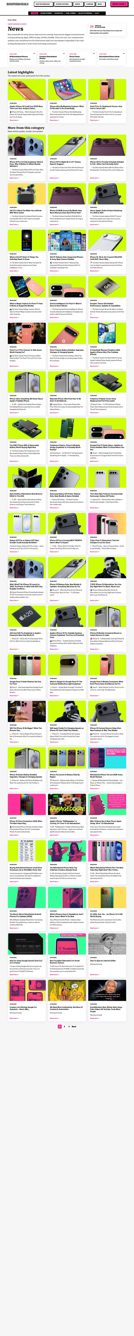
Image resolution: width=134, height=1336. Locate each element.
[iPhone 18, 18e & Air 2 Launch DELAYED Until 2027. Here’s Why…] (107, 240)
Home (10, 20)
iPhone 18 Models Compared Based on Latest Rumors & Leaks (106, 634)
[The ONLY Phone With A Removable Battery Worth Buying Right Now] (27, 428)
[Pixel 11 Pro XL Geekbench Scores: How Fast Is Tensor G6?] (107, 89)
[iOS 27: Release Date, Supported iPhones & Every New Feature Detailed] (67, 240)
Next (74, 1026)
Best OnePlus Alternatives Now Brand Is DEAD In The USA (26, 495)
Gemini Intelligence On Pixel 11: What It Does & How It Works (65, 304)
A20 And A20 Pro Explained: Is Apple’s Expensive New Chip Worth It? (25, 634)
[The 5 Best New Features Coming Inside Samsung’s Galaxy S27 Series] (107, 477)
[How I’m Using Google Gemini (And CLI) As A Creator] (27, 944)
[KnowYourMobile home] (17, 4)
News (100, 4)
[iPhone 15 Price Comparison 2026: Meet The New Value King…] (27, 804)
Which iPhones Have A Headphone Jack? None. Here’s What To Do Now (66, 915)
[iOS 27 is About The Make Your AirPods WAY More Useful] (27, 194)
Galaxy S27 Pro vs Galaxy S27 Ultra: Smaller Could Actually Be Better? (24, 541)
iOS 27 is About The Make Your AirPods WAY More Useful (26, 211)
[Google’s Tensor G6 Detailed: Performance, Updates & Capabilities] (107, 287)
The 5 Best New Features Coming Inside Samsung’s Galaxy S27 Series (106, 495)
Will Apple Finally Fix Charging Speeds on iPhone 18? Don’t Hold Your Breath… (67, 729)
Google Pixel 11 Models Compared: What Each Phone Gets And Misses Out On (106, 682)
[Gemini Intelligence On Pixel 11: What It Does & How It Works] (67, 287)
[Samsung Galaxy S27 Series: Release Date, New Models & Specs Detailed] (67, 477)
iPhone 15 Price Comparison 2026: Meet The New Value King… (26, 822)
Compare (89, 4)
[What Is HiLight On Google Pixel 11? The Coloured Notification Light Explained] (67, 665)
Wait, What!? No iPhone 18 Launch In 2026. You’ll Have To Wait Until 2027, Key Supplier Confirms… (26, 586)
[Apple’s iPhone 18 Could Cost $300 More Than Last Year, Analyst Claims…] (27, 89)
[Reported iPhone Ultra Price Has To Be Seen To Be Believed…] (67, 382)
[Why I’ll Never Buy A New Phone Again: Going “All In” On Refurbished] (107, 804)
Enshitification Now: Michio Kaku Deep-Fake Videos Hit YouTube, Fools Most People (106, 1009)
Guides (77, 4)
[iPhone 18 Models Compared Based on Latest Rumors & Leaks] (107, 616)
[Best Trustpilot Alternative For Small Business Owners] (67, 944)
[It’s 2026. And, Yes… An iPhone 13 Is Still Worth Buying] (107, 897)
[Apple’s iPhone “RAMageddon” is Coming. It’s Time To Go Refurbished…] (67, 804)
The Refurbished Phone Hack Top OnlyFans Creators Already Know (63, 868)
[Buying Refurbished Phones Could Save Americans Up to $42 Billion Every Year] (27, 851)
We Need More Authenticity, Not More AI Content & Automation (66, 1008)
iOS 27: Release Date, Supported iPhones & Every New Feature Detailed (66, 258)
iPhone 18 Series (46, 13)
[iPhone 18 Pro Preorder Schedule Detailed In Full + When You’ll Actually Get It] (107, 145)
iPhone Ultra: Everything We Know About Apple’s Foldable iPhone (26, 399)
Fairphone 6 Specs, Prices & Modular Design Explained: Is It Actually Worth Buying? (65, 447)
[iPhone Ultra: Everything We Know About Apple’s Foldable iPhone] (27, 382)
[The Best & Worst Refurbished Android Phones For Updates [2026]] (27, 897)
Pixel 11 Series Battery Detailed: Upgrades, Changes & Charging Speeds (67, 351)
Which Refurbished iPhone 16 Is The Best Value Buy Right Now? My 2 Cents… (106, 868)
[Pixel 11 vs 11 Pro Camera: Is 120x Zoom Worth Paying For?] (27, 333)
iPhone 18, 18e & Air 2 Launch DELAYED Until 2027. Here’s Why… (106, 258)
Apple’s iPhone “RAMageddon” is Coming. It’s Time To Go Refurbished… (65, 822)
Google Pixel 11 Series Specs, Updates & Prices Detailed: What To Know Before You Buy (107, 447)
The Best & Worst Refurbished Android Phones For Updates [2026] (25, 915)
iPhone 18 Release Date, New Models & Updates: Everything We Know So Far (65, 585)
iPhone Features (62, 4)
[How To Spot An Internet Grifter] (107, 944)
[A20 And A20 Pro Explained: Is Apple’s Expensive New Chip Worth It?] (27, 616)
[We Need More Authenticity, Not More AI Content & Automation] (67, 990)
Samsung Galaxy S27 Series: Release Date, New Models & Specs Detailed (65, 495)
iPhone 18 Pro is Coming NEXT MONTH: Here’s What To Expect (66, 541)
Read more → (14, 120)
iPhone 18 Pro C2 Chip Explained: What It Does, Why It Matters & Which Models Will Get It (26, 164)
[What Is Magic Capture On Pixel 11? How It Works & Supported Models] (27, 287)
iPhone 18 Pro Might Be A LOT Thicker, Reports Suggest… (65, 163)
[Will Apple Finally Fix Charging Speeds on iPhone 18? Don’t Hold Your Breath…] (67, 711)
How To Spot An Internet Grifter (103, 960)
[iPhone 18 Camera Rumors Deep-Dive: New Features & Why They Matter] (107, 711)
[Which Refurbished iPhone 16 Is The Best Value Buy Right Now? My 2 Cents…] (107, 851)
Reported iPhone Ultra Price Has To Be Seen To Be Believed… (65, 399)
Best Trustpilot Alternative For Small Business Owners (64, 961)
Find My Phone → (119, 4)
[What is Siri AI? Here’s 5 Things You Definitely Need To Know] (27, 240)
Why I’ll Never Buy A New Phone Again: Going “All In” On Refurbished (106, 822)
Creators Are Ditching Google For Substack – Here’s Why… (23, 1008)
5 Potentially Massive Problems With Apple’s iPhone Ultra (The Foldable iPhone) (105, 352)
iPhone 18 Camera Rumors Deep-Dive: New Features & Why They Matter (105, 729)
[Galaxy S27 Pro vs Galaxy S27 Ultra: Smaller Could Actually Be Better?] (27, 523)
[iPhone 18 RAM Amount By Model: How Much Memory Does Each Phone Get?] (67, 194)
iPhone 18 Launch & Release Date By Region (65, 775)
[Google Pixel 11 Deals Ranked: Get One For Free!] (27, 665)
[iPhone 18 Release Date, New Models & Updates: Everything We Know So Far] (67, 567)
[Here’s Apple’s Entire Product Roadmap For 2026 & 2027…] (107, 194)
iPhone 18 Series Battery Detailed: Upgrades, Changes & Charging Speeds (26, 775)
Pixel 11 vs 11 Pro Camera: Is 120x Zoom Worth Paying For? (26, 351)
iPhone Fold (59, 13)
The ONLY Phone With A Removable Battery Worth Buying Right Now (24, 446)
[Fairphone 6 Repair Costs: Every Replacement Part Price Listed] (107, 382)
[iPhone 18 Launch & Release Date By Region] (67, 758)
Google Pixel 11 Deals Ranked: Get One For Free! (25, 682)
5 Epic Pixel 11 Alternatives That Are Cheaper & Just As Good (104, 541)
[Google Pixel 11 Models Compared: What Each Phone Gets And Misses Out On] (107, 665)
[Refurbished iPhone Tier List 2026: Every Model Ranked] (107, 758)
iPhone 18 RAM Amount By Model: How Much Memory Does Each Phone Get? (66, 211)
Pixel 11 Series (71, 13)
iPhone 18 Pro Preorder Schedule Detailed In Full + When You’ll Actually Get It (107, 163)
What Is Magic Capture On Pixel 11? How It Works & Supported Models (26, 304)
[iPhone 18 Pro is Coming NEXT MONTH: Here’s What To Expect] (67, 523)
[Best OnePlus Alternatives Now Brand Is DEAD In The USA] (27, 477)
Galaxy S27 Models (85, 13)
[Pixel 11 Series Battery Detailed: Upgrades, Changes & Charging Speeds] (67, 333)
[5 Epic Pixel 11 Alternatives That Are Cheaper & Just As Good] (107, 523)
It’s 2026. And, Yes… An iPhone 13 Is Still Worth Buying (106, 915)
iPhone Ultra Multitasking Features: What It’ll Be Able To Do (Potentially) (67, 107)
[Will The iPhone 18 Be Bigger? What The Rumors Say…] (27, 711)
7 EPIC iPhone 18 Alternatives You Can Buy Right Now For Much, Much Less (105, 585)
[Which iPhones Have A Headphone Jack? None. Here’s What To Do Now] (67, 897)
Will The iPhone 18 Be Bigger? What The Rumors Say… (26, 729)
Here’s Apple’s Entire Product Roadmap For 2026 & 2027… (106, 211)
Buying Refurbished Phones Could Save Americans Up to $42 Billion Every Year (26, 868)
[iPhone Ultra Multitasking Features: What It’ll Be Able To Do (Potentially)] (67, 89)
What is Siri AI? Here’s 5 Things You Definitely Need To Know (24, 258)
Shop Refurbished (43, 4)
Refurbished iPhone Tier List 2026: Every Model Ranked (106, 775)
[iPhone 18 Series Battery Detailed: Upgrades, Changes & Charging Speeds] (27, 758)
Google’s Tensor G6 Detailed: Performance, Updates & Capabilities (105, 304)
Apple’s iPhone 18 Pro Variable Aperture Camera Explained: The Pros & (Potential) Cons (67, 635)
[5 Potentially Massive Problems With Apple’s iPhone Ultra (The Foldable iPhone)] (107, 333)
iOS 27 (97, 13)
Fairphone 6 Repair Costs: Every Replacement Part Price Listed (103, 399)
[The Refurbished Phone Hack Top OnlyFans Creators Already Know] (67, 851)
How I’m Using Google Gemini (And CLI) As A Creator (26, 961)
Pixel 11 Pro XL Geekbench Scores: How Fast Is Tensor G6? (106, 107)
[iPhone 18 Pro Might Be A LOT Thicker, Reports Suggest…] (67, 145)
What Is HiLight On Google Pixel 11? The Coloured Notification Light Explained (66, 682)
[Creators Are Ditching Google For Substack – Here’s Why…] (27, 990)
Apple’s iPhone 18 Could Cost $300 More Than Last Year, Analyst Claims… (26, 107)
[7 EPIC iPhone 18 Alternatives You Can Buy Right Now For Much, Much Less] (107, 567)
